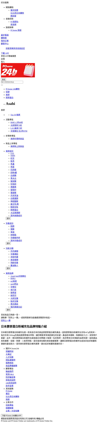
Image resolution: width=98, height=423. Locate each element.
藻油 (12, 232)
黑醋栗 (13, 187)
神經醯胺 (14, 201)
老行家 (13, 290)
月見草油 (14, 196)
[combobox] (49, 82)
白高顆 (13, 175)
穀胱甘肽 (14, 207)
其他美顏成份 (16, 216)
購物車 (4, 38)
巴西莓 (13, 170)
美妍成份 (9, 151)
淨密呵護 (14, 257)
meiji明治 (14, 284)
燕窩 (12, 167)
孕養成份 (9, 223)
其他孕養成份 (16, 241)
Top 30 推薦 (15, 115)
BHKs (13, 278)
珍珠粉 (13, 184)
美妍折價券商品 (17, 139)
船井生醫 (14, 301)
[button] (49, 16)
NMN (13, 156)
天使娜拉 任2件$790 (19, 131)
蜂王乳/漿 (15, 204)
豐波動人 (14, 266)
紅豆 (12, 158)
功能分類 (9, 248)
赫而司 (13, 295)
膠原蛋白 (14, 210)
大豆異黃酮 (15, 213)
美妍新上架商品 (17, 146)
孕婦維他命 (15, 238)
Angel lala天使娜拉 (18, 276)
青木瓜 (13, 178)
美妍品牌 (9, 273)
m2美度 (14, 281)
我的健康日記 (16, 307)
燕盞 (12, 164)
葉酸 (12, 229)
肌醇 (12, 226)
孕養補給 (14, 254)
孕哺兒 (13, 287)
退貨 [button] (15, 48)
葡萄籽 (13, 190)
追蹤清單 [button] (9, 48)
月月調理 (14, 251)
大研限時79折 (16, 125)
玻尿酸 (13, 181)
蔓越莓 (13, 193)
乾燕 (12, 161)
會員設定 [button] (21, 48)
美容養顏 (14, 260)
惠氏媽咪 (14, 304)
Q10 (12, 153)
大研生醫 (14, 298)
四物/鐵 (14, 173)
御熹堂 (13, 293)
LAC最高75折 (16, 128)
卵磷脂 (13, 235)
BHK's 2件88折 (17, 122)
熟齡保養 (14, 263)
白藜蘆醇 (14, 198)
